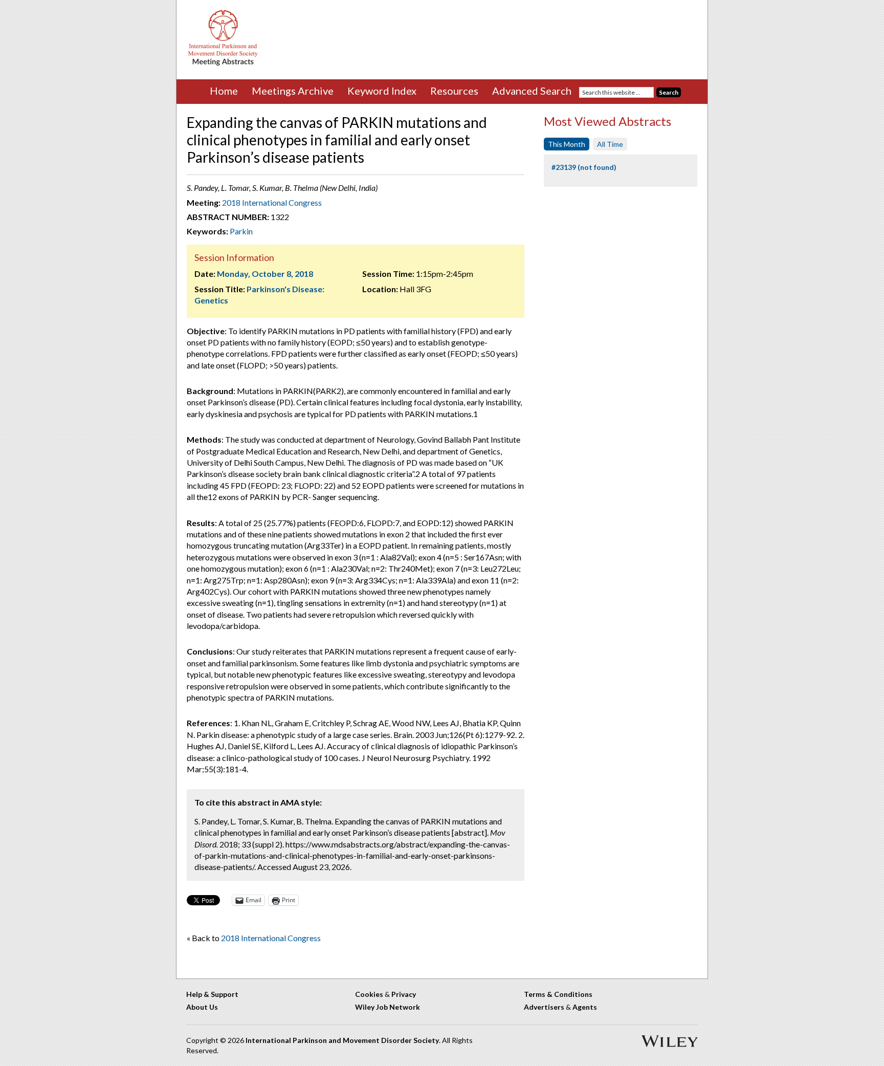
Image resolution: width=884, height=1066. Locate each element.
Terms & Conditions (558, 994)
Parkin (241, 231)
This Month (566, 144)
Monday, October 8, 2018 (265, 273)
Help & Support (212, 994)
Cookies (369, 994)
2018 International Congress (272, 202)
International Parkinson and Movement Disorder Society (342, 1040)
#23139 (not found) (583, 167)
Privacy (403, 994)
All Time (610, 144)
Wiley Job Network (387, 1007)
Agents (584, 1007)
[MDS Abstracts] (223, 63)
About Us (202, 1007)
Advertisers (544, 1007)
